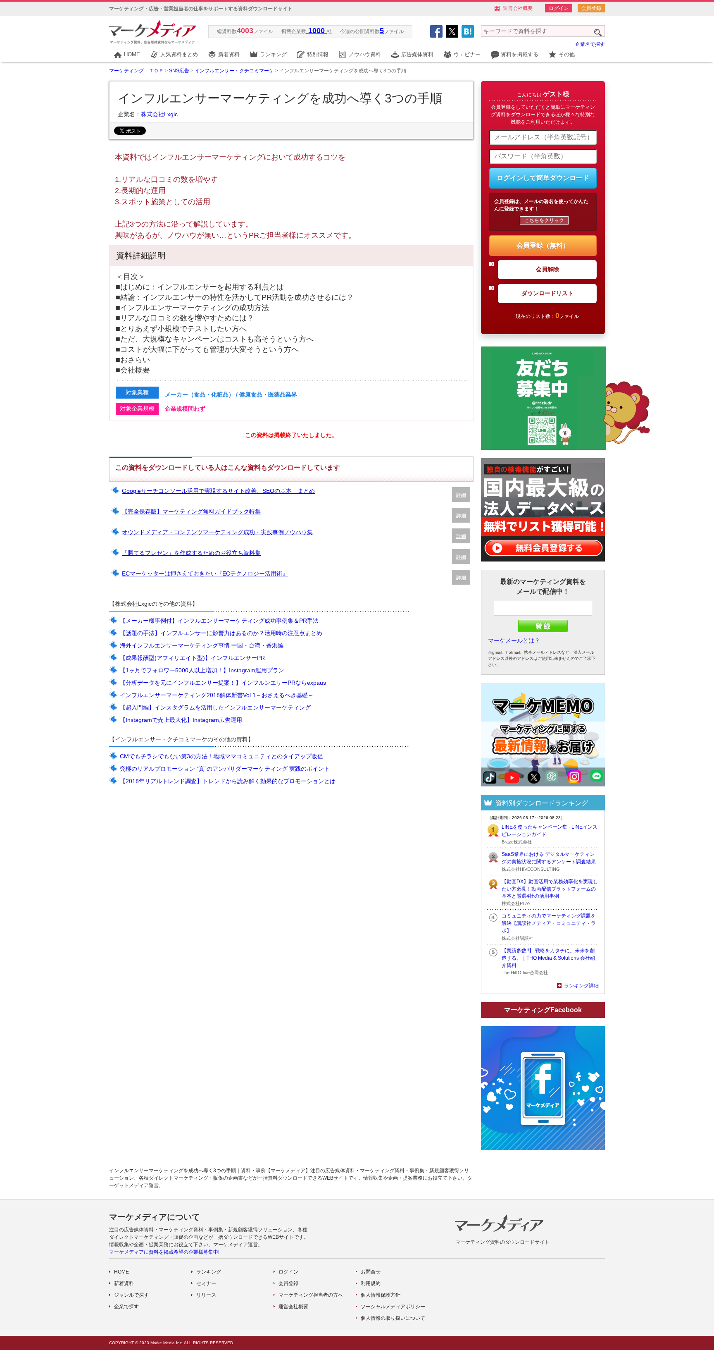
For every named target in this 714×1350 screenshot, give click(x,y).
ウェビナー (467, 54)
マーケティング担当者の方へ (310, 1295)
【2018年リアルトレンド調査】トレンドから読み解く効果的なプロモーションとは (228, 781)
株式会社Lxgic (159, 114)
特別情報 (317, 54)
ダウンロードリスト (547, 293)
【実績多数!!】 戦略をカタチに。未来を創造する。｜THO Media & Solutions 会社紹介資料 (548, 958)
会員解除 (547, 269)
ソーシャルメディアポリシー (393, 1306)
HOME (132, 54)
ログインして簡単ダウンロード (543, 178)
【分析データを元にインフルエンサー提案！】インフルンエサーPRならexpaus (223, 682)
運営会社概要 (518, 8)
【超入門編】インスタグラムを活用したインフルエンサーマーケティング (215, 707)
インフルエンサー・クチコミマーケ (234, 71)
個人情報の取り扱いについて (393, 1318)
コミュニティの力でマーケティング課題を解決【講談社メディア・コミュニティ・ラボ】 (549, 923)
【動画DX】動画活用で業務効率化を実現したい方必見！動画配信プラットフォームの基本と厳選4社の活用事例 (550, 889)
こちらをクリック (544, 220)
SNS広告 (179, 71)
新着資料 (229, 54)
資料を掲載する (519, 54)
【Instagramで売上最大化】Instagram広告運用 (181, 720)
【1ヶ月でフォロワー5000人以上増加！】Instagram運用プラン (202, 670)
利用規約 (371, 1283)
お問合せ (371, 1272)
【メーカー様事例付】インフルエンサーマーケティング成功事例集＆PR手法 (219, 620)
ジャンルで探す (131, 1295)
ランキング (273, 54)
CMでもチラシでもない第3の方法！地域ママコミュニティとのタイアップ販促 (221, 756)
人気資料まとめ (179, 54)
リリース (206, 1295)
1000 (316, 30)
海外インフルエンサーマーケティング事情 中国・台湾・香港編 (201, 645)
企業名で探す (590, 44)
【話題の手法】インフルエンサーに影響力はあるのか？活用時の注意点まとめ (221, 633)
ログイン (559, 8)
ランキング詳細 (581, 986)
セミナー (206, 1283)
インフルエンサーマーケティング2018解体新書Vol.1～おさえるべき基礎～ (217, 695)
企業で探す (126, 1306)
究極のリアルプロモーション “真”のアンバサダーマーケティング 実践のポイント (225, 768)
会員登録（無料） (542, 245)
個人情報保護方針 (380, 1295)
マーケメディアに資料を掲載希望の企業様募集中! (164, 1252)
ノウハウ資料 (365, 54)
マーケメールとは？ (514, 640)
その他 (567, 54)
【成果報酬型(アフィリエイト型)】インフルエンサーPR (192, 658)
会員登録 (591, 8)
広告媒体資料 (417, 54)
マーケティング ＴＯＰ (136, 71)
